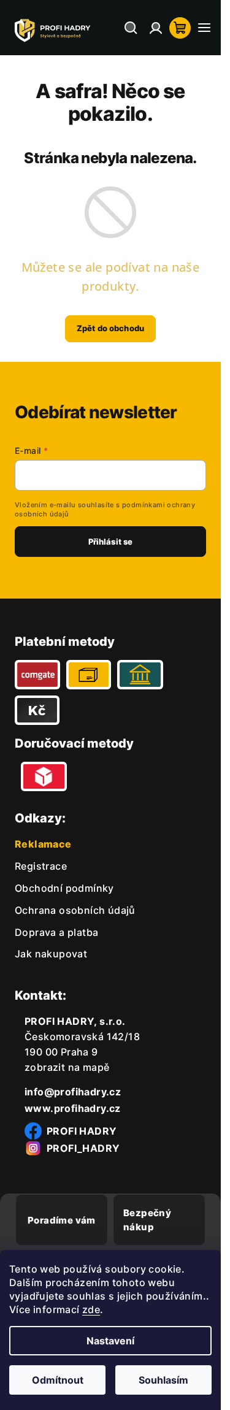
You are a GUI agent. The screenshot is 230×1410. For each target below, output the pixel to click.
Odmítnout (57, 1380)
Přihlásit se (110, 541)
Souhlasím (163, 1380)
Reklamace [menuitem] (43, 844)
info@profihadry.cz (73, 1092)
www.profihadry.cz (73, 1108)
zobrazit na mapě (67, 1067)
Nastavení (110, 1341)
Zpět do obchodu (110, 328)
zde (91, 1309)
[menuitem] (41, 866)
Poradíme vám (62, 1220)
